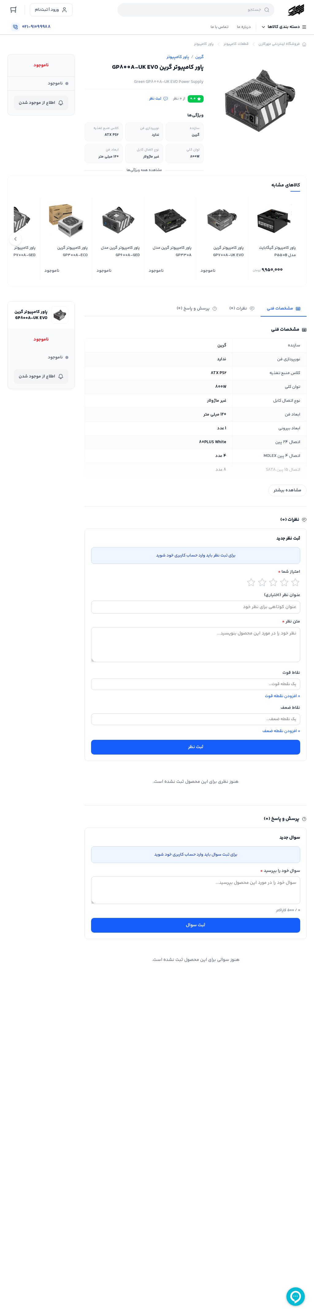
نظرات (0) (238, 308)
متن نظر (291, 621)
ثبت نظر (155, 98)
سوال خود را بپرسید (280, 871)
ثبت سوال (195, 925)
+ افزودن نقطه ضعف (281, 731)
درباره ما (244, 27)
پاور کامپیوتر (204, 44)
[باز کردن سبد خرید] (13, 10)
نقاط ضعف (290, 708)
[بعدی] (15, 238)
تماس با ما (219, 27)
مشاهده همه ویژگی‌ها (144, 170)
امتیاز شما (289, 572)
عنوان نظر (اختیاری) (282, 595)
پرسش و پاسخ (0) (193, 308)
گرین (199, 57)
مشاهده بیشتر (287, 490)
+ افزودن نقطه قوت (282, 696)
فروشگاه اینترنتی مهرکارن (279, 44)
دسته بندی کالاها (284, 27)
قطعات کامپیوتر (236, 44)
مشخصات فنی (280, 308)
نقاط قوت (291, 673)
